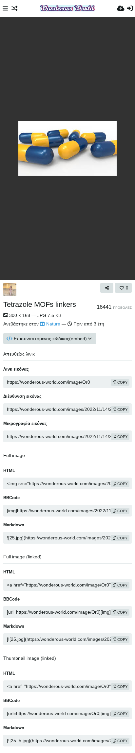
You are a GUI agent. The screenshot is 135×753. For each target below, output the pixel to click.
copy (121, 382)
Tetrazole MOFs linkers (39, 304)
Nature (53, 323)
